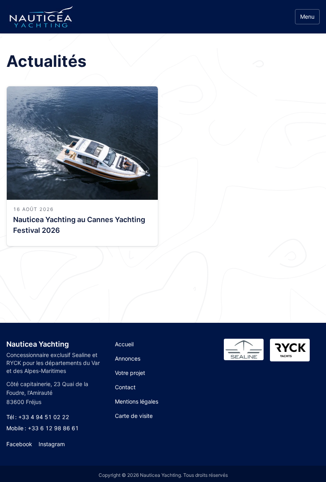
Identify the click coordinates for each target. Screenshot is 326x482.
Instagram (52, 444)
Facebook (19, 444)
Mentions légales (136, 401)
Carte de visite (134, 415)
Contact (125, 387)
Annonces (127, 358)
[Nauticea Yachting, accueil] (40, 17)
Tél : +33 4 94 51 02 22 (37, 417)
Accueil (124, 344)
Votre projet (130, 372)
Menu (307, 16)
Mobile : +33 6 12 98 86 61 (42, 428)
